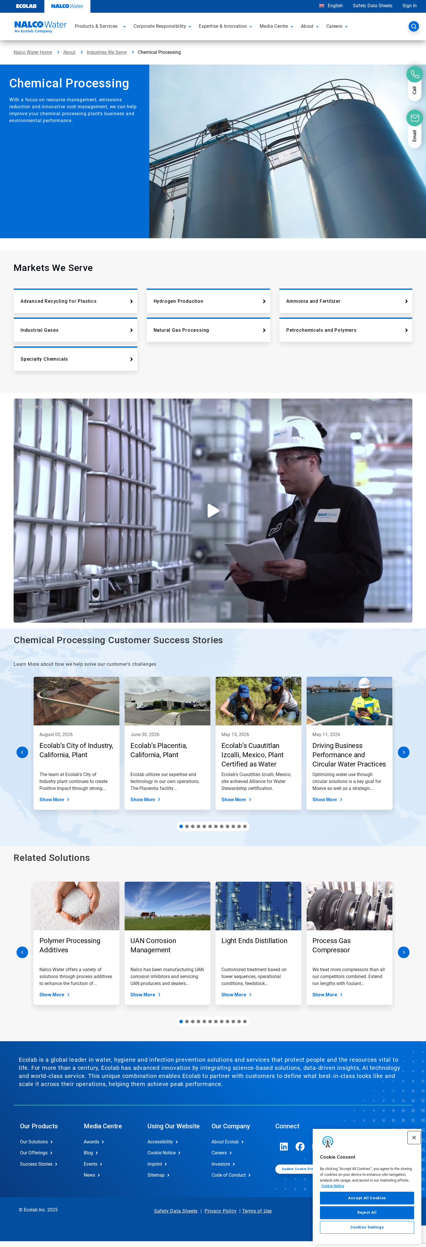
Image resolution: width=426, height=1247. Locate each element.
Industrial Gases (40, 330)
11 (239, 826)
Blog (88, 1153)
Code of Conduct (229, 1175)
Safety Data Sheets (372, 5)
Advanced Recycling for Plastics (59, 301)
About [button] (307, 26)
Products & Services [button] (96, 26)
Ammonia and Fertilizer (313, 301)
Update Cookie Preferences (305, 1169)
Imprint (155, 1164)
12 (245, 826)
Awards (91, 1142)
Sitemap (156, 1175)
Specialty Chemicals (44, 359)
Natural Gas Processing (182, 330)
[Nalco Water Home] (39, 28)
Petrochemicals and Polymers (321, 330)
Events (90, 1164)
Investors (221, 1164)
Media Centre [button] (274, 26)
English (335, 5)
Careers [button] (334, 26)
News (89, 1175)
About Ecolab (225, 1142)
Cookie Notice (332, 1186)
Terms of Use (257, 1211)
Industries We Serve (107, 52)
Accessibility (160, 1142)
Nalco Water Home (33, 52)
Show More (51, 799)
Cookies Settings (367, 1227)
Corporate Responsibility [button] (160, 26)
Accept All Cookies (367, 1198)
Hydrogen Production (178, 301)
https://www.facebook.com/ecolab (300, 1146)
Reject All (367, 1212)
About (69, 52)
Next (403, 752)
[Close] (414, 1137)
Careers (219, 1153)
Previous (22, 752)
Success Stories (36, 1164)
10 (233, 826)
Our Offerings (34, 1153)
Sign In (410, 5)
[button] (125, 26)
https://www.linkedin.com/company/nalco (284, 1146)
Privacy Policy (220, 1211)
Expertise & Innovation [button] (223, 26)
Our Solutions (34, 1142)
